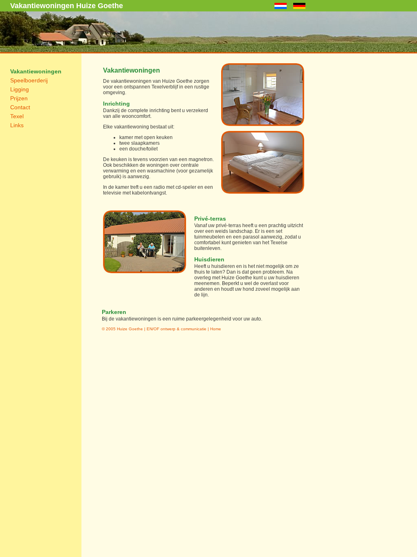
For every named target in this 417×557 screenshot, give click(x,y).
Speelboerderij (29, 80)
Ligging (19, 89)
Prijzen (19, 98)
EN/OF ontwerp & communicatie (176, 329)
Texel (17, 116)
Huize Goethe (130, 329)
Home (215, 329)
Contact (20, 107)
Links (17, 125)
